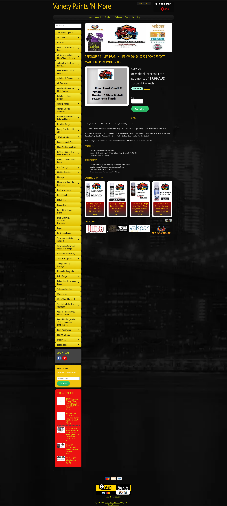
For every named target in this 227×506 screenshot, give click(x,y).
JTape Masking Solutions (66, 146)
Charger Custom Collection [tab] (63, 110)
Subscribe (63, 383)
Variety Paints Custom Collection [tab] (65, 305)
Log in (140, 3)
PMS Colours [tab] (62, 199)
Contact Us (129, 17)
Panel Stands (62, 195)
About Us (98, 17)
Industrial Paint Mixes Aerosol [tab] (65, 72)
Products (108, 17)
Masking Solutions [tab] (64, 172)
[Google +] (64, 358)
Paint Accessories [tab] (64, 189)
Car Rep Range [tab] (63, 103)
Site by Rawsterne (113, 505)
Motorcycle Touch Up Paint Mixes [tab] (65, 183)
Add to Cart (140, 109)
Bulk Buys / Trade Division (64, 97)
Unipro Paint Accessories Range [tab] (66, 282)
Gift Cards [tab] (61, 37)
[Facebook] (59, 358)
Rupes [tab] (59, 228)
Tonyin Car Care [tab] (63, 136)
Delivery (118, 17)
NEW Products (62, 42)
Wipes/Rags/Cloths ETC (66, 299)
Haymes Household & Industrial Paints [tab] (65, 153)
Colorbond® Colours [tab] (65, 78)
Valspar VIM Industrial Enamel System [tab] (66, 313)
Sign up (147, 3)
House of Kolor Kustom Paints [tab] (66, 161)
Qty (132, 98)
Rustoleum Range (64, 233)
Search (108, 497)
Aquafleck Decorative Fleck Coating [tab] (65, 89)
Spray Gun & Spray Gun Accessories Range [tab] (66, 247)
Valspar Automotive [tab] (64, 288)
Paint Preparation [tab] (64, 329)
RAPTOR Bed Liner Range (64, 211)
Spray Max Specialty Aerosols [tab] (65, 239)
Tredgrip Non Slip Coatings (63, 265)
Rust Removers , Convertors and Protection (63, 220)
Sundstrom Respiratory (66, 253)
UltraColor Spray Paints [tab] (66, 271)
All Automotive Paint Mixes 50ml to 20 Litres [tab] (66, 56)
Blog (138, 17)
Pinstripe (60, 177)
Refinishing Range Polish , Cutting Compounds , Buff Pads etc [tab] (66, 322)
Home (89, 17)
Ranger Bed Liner (64, 205)
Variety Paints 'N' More (82, 6)
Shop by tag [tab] (61, 339)
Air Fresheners (62, 83)
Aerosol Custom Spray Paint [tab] (65, 49)
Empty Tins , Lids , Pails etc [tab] (66, 130)
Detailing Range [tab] (63, 124)
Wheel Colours (62, 294)
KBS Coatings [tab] (62, 167)
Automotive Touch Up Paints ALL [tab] (65, 64)
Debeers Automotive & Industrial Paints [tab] (66, 118)
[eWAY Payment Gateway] (113, 494)
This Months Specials (65, 32)
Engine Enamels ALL (65, 142)
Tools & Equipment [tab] (64, 258)
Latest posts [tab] (62, 344)
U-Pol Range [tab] (62, 276)
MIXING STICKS (63, 334)
